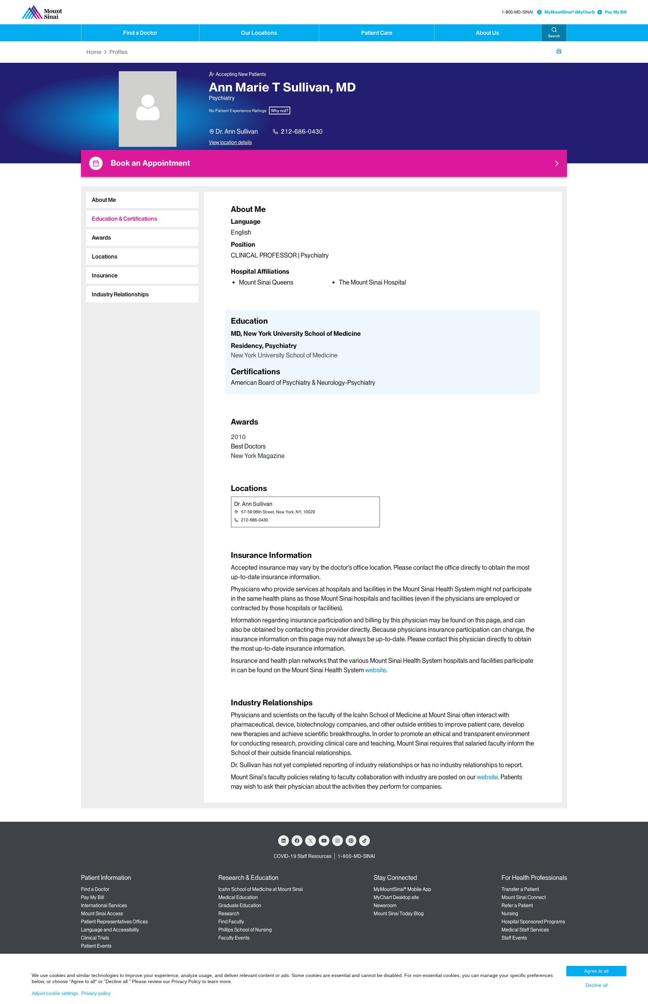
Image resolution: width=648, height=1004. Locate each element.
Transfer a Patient (520, 889)
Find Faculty (231, 922)
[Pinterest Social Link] (351, 840)
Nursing (510, 914)
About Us (487, 32)
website (375, 670)
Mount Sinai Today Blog (399, 914)
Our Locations (259, 32)
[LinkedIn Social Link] (283, 840)
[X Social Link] (310, 840)
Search (554, 36)
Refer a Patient (517, 905)
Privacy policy (95, 993)
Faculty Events (233, 938)
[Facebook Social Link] (297, 840)
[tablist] (139, 244)
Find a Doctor (140, 32)
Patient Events (96, 946)
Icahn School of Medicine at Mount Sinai (260, 889)
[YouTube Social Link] (324, 840)
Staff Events (514, 938)
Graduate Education (239, 905)
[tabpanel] (383, 245)
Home (93, 52)
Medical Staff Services (525, 930)
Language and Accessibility (110, 930)
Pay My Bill (615, 12)
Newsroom (385, 905)
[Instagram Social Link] (337, 840)
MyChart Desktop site (396, 897)
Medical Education (238, 897)
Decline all (597, 985)
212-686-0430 (302, 131)
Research (228, 914)
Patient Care (376, 32)
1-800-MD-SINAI (517, 12)
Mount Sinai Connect (524, 897)
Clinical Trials (95, 938)
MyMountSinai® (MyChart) (569, 12)
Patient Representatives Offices (114, 922)
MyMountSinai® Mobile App (402, 889)
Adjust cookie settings (55, 993)
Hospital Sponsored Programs (533, 922)
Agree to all (596, 971)
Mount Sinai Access (102, 914)
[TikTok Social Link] (364, 840)
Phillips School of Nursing (245, 930)
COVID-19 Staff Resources (302, 856)
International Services (104, 905)
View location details (230, 142)
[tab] (142, 200)
